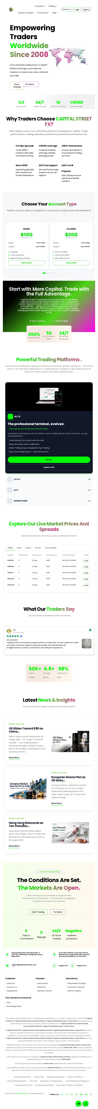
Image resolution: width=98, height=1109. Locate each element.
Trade (86, 561)
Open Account (26, 263)
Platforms (41, 987)
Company (39, 6)
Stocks (38, 548)
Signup (49, 459)
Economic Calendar (76, 987)
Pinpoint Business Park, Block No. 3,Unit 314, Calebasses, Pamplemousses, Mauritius (27, 954)
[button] (86, 1104)
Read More (14, 757)
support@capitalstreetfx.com (24, 965)
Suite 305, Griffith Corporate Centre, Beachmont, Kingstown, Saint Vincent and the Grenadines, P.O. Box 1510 (74, 954)
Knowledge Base (14, 1006)
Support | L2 (81, 966)
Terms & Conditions (75, 1077)
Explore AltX (49, 467)
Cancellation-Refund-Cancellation (69, 1085)
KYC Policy (34, 1081)
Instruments (42, 983)
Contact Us (12, 987)
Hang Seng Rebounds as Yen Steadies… (26, 824)
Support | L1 (63, 966)
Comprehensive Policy (24, 1085)
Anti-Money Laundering (44, 1085)
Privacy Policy (39, 1077)
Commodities (50, 548)
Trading (51, 6)
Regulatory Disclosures (56, 1077)
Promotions (42, 12)
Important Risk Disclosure (17, 1081)
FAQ (8, 1002)
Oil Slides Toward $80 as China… (26, 729)
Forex (10, 548)
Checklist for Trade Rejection (51, 1081)
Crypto (28, 548)
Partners (66, 9)
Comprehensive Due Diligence (77, 1081)
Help (54, 12)
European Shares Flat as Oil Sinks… (68, 778)
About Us (11, 983)
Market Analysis (25, 12)
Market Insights (74, 991)
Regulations (12, 991)
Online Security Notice (22, 1077)
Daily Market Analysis (77, 983)
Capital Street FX (22, 1093)
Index (19, 548)
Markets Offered (44, 991)
